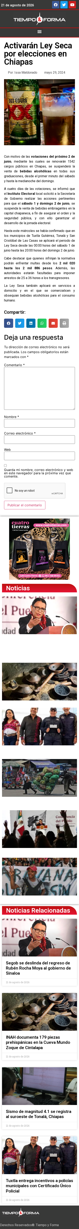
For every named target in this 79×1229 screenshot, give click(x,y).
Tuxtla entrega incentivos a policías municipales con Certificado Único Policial (39, 1185)
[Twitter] (64, 4)
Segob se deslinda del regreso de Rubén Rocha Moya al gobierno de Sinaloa (38, 968)
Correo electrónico (20, 433)
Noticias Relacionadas (38, 910)
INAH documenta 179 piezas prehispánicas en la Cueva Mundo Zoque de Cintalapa (38, 1042)
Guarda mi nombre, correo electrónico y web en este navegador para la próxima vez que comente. (38, 473)
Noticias (18, 588)
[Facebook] (55, 4)
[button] (39, 31)
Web (7, 449)
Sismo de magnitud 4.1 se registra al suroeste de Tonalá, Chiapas (38, 1114)
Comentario (14, 365)
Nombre (11, 416)
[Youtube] (72, 4)
